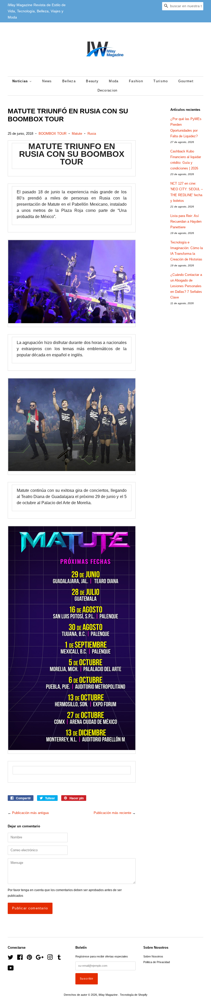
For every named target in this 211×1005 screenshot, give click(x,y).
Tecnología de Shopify (133, 994)
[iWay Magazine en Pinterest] (29, 958)
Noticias (20, 81)
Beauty (92, 81)
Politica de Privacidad (156, 962)
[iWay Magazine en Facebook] (20, 958)
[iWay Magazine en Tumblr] (59, 958)
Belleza (69, 81)
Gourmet (186, 81)
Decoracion (108, 90)
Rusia (91, 133)
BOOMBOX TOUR (52, 133)
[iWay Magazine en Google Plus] (39, 958)
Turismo (160, 81)
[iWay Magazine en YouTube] (11, 969)
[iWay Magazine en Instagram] (50, 958)
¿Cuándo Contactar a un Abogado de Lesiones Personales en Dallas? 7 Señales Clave (186, 286)
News (47, 81)
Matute (77, 133)
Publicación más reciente (112, 813)
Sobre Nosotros (153, 956)
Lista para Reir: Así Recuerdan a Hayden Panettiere (185, 221)
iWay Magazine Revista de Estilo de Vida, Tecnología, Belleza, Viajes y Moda (37, 11)
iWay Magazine (108, 994)
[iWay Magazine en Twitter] (10, 958)
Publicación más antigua (30, 813)
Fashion (136, 81)
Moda (113, 81)
